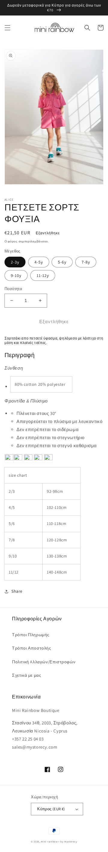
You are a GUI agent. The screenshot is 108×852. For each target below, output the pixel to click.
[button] (7, 27)
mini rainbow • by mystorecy (59, 841)
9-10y (16, 275)
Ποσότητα (13, 288)
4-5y (38, 262)
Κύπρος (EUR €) (51, 808)
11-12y (43, 275)
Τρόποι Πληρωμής (31, 634)
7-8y (86, 262)
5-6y (62, 262)
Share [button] (16, 591)
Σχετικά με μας (26, 675)
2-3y (15, 262)
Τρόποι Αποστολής (31, 648)
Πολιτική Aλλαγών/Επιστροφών (43, 661)
